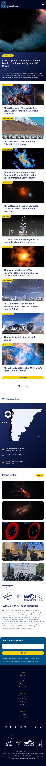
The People (6, 216)
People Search (23, 681)
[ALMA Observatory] (12, 4)
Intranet (23, 678)
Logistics (23, 684)
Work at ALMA (23, 687)
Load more (23, 378)
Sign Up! (23, 653)
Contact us (23, 720)
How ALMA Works (23, 699)
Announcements (8, 118)
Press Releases (8, 55)
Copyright (23, 675)
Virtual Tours (23, 717)
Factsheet (23, 705)
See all (39, 475)
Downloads (23, 714)
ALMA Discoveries (23, 696)
